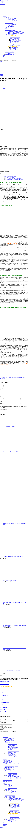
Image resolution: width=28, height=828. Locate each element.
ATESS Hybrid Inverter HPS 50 (9, 580)
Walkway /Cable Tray (9, 54)
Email (1, 401)
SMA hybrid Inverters (14, 44)
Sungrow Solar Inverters (15, 45)
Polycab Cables (11, 26)
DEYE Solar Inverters (15, 38)
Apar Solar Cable (8, 770)
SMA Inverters (13, 48)
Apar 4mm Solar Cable (12, 774)
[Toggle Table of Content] (1, 174)
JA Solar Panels (11, 19)
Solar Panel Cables (9, 23)
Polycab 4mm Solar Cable (15, 778)
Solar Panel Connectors (12, 53)
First (14, 720)
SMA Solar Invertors (12, 749)
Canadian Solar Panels (12, 20)
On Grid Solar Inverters (10, 753)
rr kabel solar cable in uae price (9, 426)
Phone (1, 725)
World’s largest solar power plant (10, 176)
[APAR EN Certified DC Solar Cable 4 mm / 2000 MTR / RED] (15, 592)
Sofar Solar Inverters (14, 41)
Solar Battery (8, 21)
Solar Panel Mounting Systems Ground (16, 32)
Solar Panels (7, 17)
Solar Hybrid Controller (10, 28)
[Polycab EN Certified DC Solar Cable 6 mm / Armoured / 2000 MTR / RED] (15, 615)
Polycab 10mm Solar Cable (13, 776)
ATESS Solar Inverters (15, 37)
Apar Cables (10, 25)
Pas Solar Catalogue (4, 0)
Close (1, 411)
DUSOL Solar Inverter (12, 744)
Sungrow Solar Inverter (12, 756)
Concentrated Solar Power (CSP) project (14, 178)
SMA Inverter (10, 758)
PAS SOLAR (5, 730)
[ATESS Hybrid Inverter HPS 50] (15, 570)
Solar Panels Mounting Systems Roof (15, 33)
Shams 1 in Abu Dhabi (11, 177)
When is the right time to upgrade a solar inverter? (13, 556)
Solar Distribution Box (10, 27)
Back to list (2, 378)
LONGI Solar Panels (12, 18)
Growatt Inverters (14, 47)
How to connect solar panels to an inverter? (11, 485)
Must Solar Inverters (14, 42)
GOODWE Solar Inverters (15, 40)
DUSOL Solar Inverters (15, 39)
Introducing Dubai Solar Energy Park (10, 451)
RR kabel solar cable (12, 24)
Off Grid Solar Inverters (10, 742)
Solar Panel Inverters (9, 34)
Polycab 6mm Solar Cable (15, 777)
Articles (1, 75)
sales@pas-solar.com (4, 2)
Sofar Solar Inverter (12, 755)
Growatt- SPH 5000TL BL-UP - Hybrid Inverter (13, 670)
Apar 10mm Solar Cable (13, 771)
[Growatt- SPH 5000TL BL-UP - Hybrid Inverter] (15, 660)
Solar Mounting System (10, 30)
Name (1, 398)
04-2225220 (2, 1)
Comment (2, 388)
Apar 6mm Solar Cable (12, 773)
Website (1, 403)
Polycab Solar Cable (9, 775)
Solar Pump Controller (9, 52)
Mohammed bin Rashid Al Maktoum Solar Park (15, 179)
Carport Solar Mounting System (14, 31)
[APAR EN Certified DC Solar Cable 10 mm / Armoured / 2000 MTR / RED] (15, 637)
